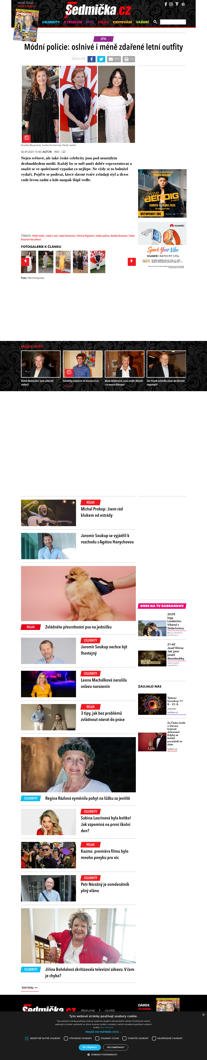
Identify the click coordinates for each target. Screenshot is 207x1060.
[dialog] (103, 1035)
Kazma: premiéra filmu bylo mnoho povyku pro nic (104, 854)
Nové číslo (26, 5)
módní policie (102, 236)
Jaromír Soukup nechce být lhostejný (104, 650)
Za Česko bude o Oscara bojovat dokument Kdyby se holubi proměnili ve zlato (176, 734)
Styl (90, 22)
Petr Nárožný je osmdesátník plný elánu (105, 887)
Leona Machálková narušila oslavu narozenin (104, 683)
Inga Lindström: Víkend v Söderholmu (175, 621)
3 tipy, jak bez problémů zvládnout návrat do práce (103, 716)
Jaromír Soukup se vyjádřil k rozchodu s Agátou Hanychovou (107, 539)
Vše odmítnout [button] (115, 1047)
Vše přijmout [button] (89, 1047)
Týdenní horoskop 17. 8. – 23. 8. (175, 701)
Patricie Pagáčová (85, 236)
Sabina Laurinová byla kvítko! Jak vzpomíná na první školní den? (106, 824)
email (117, 59)
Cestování (122, 22)
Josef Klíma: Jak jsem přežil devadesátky (175, 651)
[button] (103, 1032)
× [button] (203, 1015)
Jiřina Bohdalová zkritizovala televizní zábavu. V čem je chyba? (89, 972)
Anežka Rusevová (119, 236)
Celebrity (51, 22)
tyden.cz (172, 749)
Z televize (73, 22)
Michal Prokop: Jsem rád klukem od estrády (102, 512)
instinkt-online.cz (172, 711)
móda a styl (52, 236)
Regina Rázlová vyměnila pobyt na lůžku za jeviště (87, 798)
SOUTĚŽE (110, 1011)
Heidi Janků (38, 236)
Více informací (107, 1027)
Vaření (142, 22)
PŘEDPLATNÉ (88, 1011)
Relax (103, 22)
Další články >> (30, 988)
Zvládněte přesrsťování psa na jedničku (78, 627)
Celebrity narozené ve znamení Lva (81, 381)
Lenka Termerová (67, 236)
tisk (131, 59)
